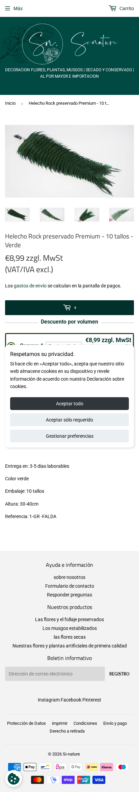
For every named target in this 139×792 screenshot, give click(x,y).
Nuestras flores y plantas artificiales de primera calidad (69, 645)
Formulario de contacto (69, 586)
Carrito (126, 8)
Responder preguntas (69, 594)
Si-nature (71, 754)
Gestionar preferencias (69, 436)
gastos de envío (30, 285)
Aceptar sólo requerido (69, 420)
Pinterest (91, 699)
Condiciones (85, 723)
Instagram (49, 699)
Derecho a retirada (67, 731)
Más (18, 8)
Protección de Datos (26, 723)
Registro (119, 673)
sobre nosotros (69, 577)
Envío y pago (115, 723)
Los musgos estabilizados (70, 628)
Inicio (10, 103)
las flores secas (70, 637)
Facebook (71, 699)
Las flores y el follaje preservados (69, 619)
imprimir (59, 723)
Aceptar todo (69, 403)
